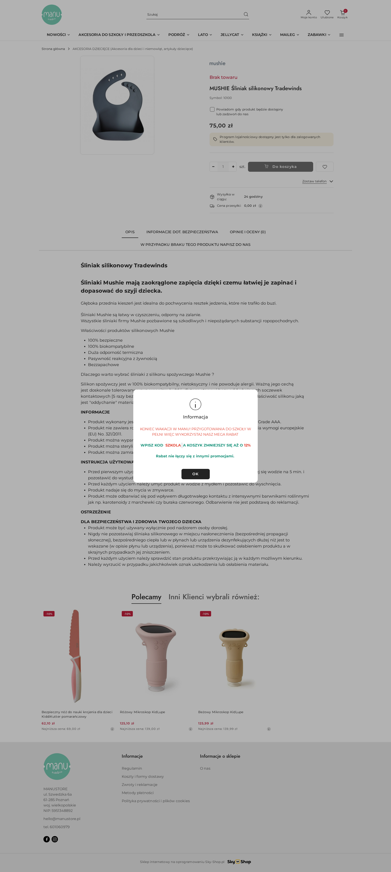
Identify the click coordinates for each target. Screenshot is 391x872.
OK (195, 474)
